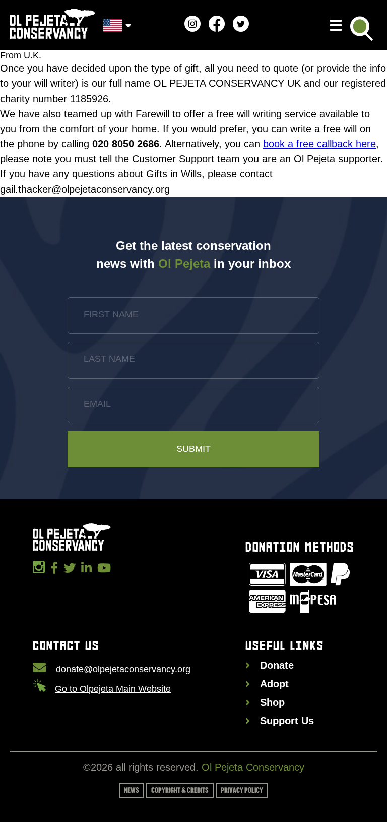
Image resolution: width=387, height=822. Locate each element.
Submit (193, 449)
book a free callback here (319, 143)
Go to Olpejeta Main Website (113, 689)
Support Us (287, 720)
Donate (277, 665)
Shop (272, 702)
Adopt (274, 683)
